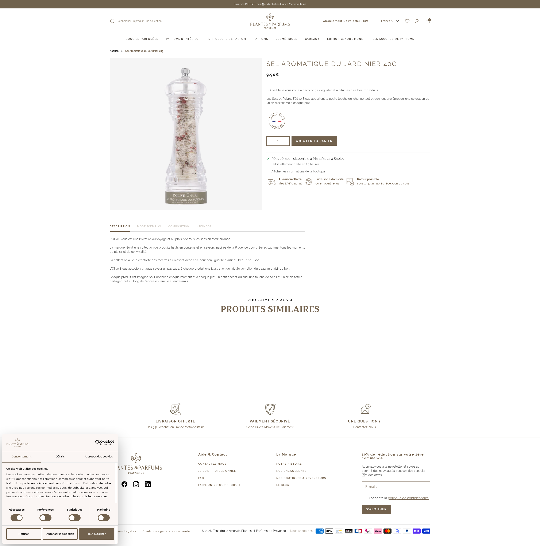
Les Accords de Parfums (393, 39)
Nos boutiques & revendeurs (301, 478)
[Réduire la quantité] (270, 141)
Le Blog (282, 485)
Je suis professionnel (217, 470)
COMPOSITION (179, 226)
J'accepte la (399, 498)
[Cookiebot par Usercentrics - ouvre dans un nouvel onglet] (95, 442)
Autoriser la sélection (60, 533)
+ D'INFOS (204, 226)
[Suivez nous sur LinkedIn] (148, 484)
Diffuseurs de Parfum (227, 39)
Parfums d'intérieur (183, 39)
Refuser (24, 533)
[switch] (45, 517)
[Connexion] (417, 21)
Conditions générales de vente (166, 531)
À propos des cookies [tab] (99, 456)
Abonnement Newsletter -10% (346, 21)
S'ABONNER (376, 509)
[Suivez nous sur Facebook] (124, 484)
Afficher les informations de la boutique (298, 171)
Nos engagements (291, 470)
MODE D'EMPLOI (149, 226)
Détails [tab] (60, 456)
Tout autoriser (97, 533)
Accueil (114, 51)
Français (387, 21)
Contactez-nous (212, 463)
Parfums (261, 39)
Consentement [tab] (21, 456)
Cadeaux (312, 39)
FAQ (201, 478)
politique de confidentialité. (408, 498)
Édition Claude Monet (346, 39)
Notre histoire (289, 463)
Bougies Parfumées (142, 39)
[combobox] (390, 21)
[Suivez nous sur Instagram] (136, 484)
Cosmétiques (286, 39)
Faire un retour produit (219, 485)
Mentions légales (123, 531)
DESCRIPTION (120, 226)
